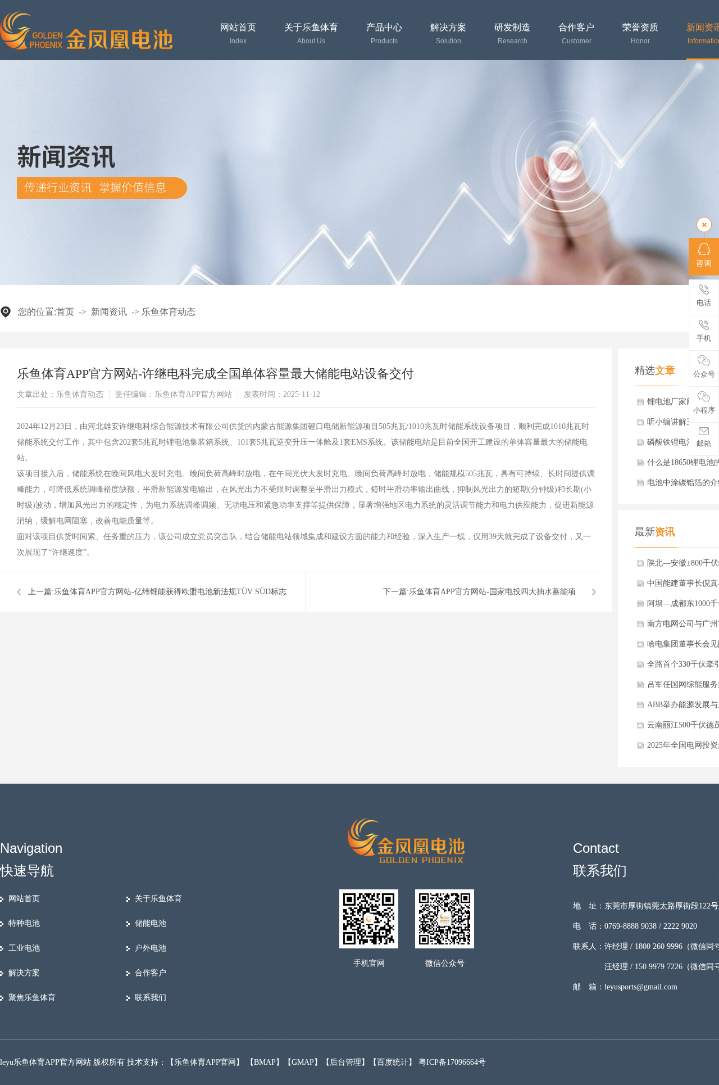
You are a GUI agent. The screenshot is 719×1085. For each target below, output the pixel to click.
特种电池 (24, 923)
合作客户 (576, 34)
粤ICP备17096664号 (452, 1062)
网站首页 (238, 34)
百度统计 (392, 1062)
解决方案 (448, 34)
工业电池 (24, 948)
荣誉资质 (640, 34)
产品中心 (384, 34)
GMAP (303, 1062)
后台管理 (345, 1062)
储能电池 (150, 923)
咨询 (704, 263)
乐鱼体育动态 (168, 312)
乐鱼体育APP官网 (205, 1062)
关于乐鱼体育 (311, 34)
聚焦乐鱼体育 (32, 997)
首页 (65, 312)
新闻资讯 (109, 312)
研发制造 (512, 34)
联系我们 (150, 997)
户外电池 (150, 948)
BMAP (265, 1062)
